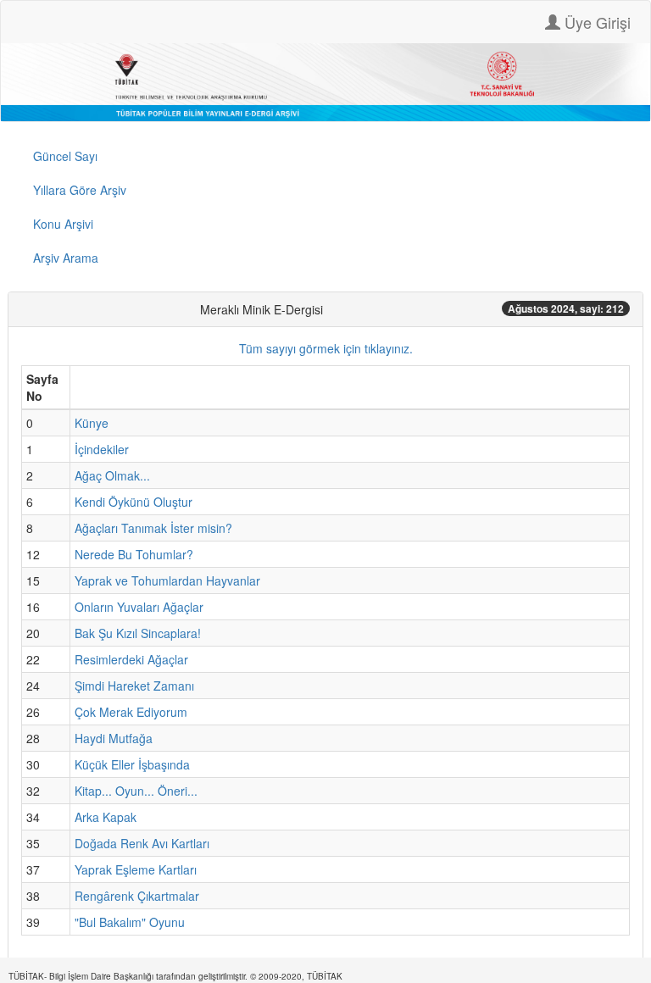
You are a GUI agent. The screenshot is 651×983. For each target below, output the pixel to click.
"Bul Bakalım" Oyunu (130, 922)
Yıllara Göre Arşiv (79, 189)
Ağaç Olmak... (112, 475)
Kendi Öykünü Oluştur (133, 501)
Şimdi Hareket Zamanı (134, 685)
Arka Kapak (105, 816)
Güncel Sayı (65, 155)
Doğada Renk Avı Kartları (142, 843)
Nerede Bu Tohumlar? (134, 554)
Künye (91, 422)
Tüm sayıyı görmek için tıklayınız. (326, 348)
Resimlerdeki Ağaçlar (131, 659)
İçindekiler (102, 449)
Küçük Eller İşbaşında (132, 764)
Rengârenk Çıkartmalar (137, 895)
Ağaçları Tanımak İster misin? (153, 527)
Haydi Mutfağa (114, 738)
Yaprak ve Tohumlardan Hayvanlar (167, 580)
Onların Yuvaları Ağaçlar (139, 606)
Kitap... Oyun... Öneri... (136, 790)
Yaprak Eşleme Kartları (136, 869)
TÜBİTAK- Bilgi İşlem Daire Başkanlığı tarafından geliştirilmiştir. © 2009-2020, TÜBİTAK (175, 976)
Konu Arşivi (63, 223)
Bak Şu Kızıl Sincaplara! (138, 633)
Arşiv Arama (65, 257)
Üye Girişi (595, 22)
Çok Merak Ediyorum (131, 711)
